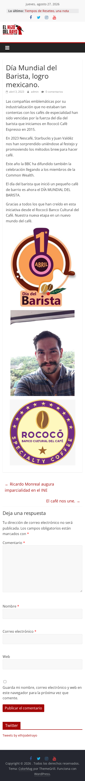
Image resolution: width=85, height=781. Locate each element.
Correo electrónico (19, 631)
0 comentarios (54, 92)
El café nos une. (63, 501)
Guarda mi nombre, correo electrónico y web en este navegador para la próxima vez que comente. (42, 692)
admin (35, 92)
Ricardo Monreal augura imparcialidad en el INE (29, 487)
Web (6, 656)
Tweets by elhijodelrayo (20, 735)
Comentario (14, 542)
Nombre (11, 606)
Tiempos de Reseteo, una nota (47, 11)
